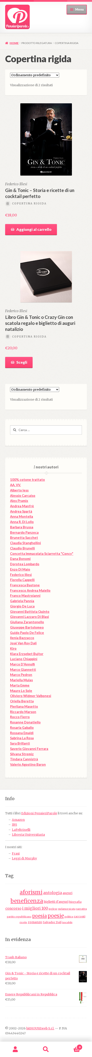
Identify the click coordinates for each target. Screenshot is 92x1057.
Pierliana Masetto (24, 706)
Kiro (13, 648)
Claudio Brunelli (22, 548)
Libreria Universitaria (28, 835)
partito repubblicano (19, 916)
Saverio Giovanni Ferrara (29, 749)
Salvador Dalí (52, 922)
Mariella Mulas (21, 680)
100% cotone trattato (27, 480)
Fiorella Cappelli (22, 580)
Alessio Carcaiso (22, 496)
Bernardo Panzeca (24, 532)
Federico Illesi (21, 575)
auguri (67, 893)
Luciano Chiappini (23, 659)
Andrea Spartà (21, 511)
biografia (75, 901)
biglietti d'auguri (56, 902)
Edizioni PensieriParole (39, 813)
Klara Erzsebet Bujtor (26, 654)
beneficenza (26, 901)
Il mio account (15, 1049)
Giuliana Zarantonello (27, 622)
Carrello (70, 1045)
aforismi (31, 892)
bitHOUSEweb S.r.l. (40, 1028)
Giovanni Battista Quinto (29, 611)
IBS (14, 825)
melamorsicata (66, 908)
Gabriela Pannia (22, 601)
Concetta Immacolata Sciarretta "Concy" (41, 553)
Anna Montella (21, 516)
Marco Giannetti (23, 669)
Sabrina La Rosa (22, 738)
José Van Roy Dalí (23, 643)
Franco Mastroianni (25, 595)
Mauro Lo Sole (21, 691)
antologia (52, 892)
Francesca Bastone (25, 585)
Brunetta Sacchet (24, 537)
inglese (53, 908)
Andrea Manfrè (22, 506)
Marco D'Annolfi (22, 664)
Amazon (18, 820)
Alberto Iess (19, 490)
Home (14, 43)
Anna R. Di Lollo (22, 522)
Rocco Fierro (20, 717)
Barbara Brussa (21, 527)
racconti (79, 916)
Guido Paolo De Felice (27, 633)
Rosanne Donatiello (25, 722)
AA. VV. (15, 485)
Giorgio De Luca (22, 606)
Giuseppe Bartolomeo (27, 627)
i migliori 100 (35, 908)
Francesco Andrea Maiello (30, 590)
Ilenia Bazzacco (22, 638)
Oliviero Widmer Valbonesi (30, 696)
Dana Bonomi (20, 559)
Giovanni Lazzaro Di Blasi (29, 617)
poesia (39, 916)
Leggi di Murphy (24, 858)
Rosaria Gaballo (22, 727)
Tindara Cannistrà (24, 759)
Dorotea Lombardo (24, 564)
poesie (56, 916)
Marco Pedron (21, 675)
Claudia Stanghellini (25, 543)
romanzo (35, 922)
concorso (13, 908)
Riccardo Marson (23, 712)
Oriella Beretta (22, 701)
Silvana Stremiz (22, 754)
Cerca (46, 1049)
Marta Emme (19, 685)
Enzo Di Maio (20, 569)
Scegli (21, 362)
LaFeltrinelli (21, 830)
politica (69, 916)
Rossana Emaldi (21, 733)
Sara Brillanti (20, 743)
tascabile (67, 922)
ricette (23, 922)
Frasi (16, 853)
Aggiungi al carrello (34, 229)
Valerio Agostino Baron (28, 764)
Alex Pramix (19, 501)
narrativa (81, 908)
